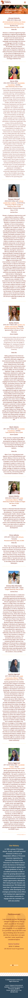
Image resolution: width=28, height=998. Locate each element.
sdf (13, 2)
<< (17, 834)
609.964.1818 (14, 992)
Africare (20, 537)
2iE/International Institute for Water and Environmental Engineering (14, 23)
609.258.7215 (14, 990)
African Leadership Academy (13, 202)
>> (25, 834)
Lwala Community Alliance (14, 499)
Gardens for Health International (15, 325)
